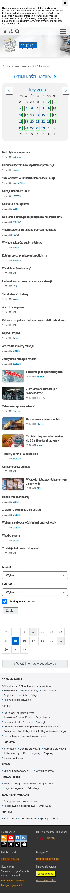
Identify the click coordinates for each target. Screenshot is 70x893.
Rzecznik (8, 818)
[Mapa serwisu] (11, 31)
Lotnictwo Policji (27, 695)
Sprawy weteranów (51, 818)
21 (37, 121)
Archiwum (44, 66)
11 (20, 115)
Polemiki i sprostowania (17, 699)
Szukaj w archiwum (22, 601)
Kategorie (8, 583)
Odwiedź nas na (11, 838)
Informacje (9, 748)
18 (20, 121)
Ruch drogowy (29, 690)
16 (48, 115)
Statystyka (9, 742)
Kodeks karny (11, 753)
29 (43, 128)
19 (26, 121)
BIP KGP (50, 838)
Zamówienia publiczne (15, 794)
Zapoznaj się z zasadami (13, 880)
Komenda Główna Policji (17, 717)
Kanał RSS (4, 838)
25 (20, 128)
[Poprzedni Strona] (9, 90)
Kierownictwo (26, 712)
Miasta (6, 566)
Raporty (48, 753)
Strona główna (10, 66)
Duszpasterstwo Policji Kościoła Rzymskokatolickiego (34, 731)
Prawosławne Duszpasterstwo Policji (24, 735)
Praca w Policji (11, 777)
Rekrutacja (33, 788)
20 (32, 121)
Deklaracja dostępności (47, 859)
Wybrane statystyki (54, 748)
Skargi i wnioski (27, 818)
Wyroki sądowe (45, 770)
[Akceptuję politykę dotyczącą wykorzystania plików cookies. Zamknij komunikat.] (65, 3)
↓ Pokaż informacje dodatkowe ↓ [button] (35, 663)
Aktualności (29, 66)
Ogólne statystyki (30, 748)
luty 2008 (37, 90)
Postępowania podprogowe (19, 805)
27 (32, 128)
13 (32, 115)
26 (26, 128)
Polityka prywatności (11, 885)
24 (54, 121)
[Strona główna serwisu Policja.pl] (5, 31)
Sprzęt (41, 721)
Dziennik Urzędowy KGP (17, 770)
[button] (63, 32)
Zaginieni (8, 695)
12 (26, 115)
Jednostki (9, 712)
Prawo (6, 764)
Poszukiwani (49, 690)
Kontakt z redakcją (10, 859)
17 (54, 115)
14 (37, 115)
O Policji (7, 706)
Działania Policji (12, 679)
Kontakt (7, 812)
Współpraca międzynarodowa (44, 726)
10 (54, 108)
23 (48, 121)
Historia (29, 721)
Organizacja (43, 717)
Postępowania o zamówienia (20, 801)
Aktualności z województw (36, 685)
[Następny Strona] (66, 90)
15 (43, 115)
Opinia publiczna (13, 757)
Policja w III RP (12, 721)
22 (43, 121)
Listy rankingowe (13, 788)
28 (37, 128)
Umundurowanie (13, 726)
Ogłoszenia (47, 783)
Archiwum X (10, 690)
